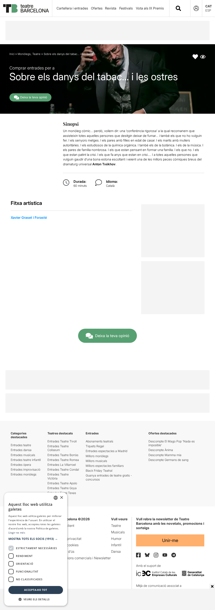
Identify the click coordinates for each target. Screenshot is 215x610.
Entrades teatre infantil (26, 460)
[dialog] (35, 549)
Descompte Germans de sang (168, 460)
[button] (35, 539)
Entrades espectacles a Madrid (106, 451)
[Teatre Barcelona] (26, 8)
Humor (116, 539)
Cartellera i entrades (72, 8)
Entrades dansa (21, 450)
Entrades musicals (23, 455)
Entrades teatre (21, 445)
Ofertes (96, 8)
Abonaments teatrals (99, 441)
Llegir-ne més (16, 532)
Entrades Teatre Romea (63, 460)
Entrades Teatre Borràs (62, 455)
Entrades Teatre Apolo (62, 483)
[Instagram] (156, 555)
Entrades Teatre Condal (63, 469)
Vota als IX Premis (150, 8)
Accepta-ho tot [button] (35, 590)
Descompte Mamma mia (164, 455)
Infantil (116, 545)
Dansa (116, 551)
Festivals (126, 8)
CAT (208, 6)
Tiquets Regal (95, 446)
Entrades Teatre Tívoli (62, 441)
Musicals (118, 532)
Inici (11, 54)
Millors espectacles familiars (105, 465)
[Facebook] (138, 555)
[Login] (196, 8)
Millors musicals (96, 461)
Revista (110, 8)
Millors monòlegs (97, 456)
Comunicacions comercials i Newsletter (80, 558)
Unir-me (170, 540)
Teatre (36, 54)
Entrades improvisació (25, 469)
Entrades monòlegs (23, 474)
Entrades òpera (21, 464)
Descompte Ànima (160, 450)
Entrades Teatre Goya (62, 488)
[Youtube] (165, 555)
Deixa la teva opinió (33, 97)
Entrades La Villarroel (61, 464)
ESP (208, 10)
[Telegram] (173, 555)
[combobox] (183, 8)
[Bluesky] (147, 555)
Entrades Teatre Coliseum (58, 448)
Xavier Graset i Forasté (29, 217)
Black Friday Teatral (99, 470)
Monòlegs (24, 54)
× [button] (61, 497)
